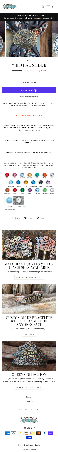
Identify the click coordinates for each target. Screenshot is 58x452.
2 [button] (30, 60)
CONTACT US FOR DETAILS (29, 277)
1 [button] (28, 60)
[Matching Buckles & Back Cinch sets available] (29, 245)
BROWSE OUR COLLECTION (29, 387)
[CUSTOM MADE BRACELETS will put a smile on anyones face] (29, 299)
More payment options (29, 96)
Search (29, 397)
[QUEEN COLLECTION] (29, 356)
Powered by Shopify (29, 449)
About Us (29, 401)
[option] (29, 17)
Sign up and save (29, 410)
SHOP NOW (29, 334)
